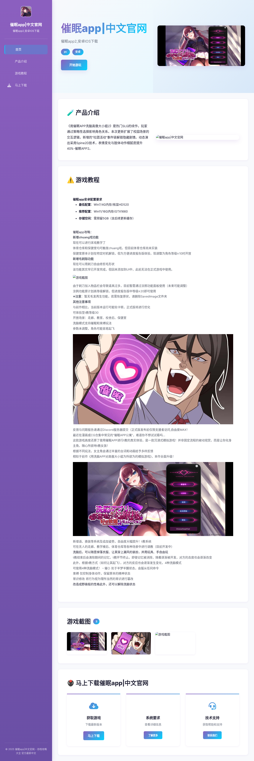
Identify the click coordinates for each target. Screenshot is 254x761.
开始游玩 (75, 65)
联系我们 (212, 735)
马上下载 (94, 736)
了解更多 (153, 735)
